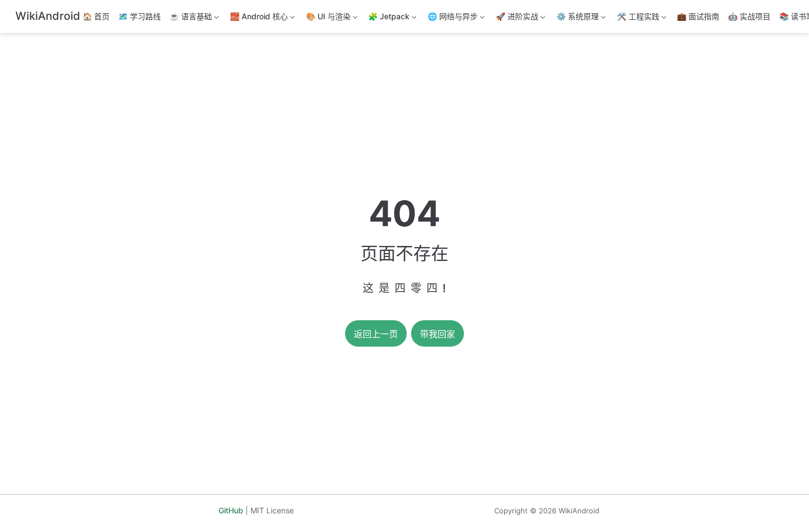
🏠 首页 (96, 16)
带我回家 (437, 334)
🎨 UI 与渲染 (327, 18)
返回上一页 (376, 334)
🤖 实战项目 (749, 16)
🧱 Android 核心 (258, 18)
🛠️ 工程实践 (637, 18)
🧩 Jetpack (387, 18)
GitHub (230, 510)
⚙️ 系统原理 (576, 18)
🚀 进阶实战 (516, 18)
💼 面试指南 (698, 16)
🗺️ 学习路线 (139, 16)
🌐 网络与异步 (451, 18)
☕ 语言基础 (189, 18)
